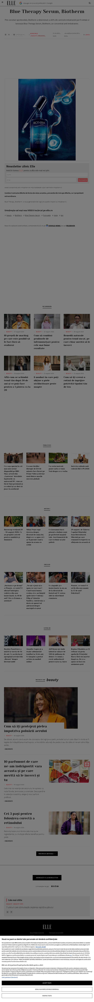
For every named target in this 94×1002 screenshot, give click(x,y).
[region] (47, 969)
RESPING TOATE (47, 995)
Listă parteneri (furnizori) (10, 977)
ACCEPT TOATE (47, 983)
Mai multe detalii (41, 947)
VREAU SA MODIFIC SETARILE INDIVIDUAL (47, 989)
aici (71, 955)
